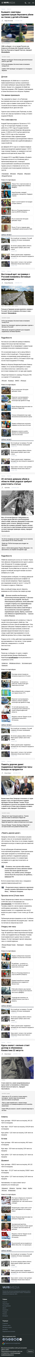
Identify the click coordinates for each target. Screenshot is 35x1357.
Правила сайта (6, 1325)
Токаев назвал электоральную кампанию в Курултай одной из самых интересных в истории (17, 821)
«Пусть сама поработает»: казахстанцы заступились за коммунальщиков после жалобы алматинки (17, 1104)
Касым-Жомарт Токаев (9, 945)
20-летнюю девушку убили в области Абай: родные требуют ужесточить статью (21, 247)
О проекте (5, 1323)
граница (11, 380)
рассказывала (6, 904)
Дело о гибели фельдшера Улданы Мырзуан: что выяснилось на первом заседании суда (17, 548)
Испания (13, 174)
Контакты (5, 1329)
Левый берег (6, 1304)
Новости (5, 1302)
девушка (5, 665)
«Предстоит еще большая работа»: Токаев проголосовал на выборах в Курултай (15, 816)
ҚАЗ (29, 2)
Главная (3, 9)
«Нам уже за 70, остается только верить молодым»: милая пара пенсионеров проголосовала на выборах (14, 1098)
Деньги (4, 1308)
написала (8, 877)
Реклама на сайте (7, 1327)
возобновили (13, 657)
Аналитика (5, 1310)
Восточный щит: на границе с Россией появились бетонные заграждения (21, 239)
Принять (30, 1351)
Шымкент (5, 1188)
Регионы (5, 1314)
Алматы (12, 1188)
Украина (20, 174)
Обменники (12, 1190)
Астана (5, 1190)
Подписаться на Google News (12, 1343)
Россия (5, 380)
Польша (23, 380)
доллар (19, 1188)
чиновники (6, 174)
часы (4, 947)
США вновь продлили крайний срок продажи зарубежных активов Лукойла (16, 330)
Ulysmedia (7, 487)
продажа (28, 945)
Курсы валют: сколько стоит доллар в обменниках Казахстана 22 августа (21, 263)
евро (25, 1188)
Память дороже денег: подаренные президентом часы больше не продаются (22, 255)
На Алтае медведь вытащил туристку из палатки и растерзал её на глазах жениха (17, 539)
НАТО (17, 380)
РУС (33, 2)
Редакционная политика (9, 1331)
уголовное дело (27, 663)
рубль (30, 1188)
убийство (5, 663)
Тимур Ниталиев (9, 20)
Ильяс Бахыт (8, 773)
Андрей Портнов (7, 176)
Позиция (5, 1312)
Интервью (5, 1316)
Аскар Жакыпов (9, 283)
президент (21, 945)
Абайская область (15, 663)
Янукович (27, 174)
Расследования (7, 1306)
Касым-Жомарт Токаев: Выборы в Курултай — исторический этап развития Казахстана (16, 825)
